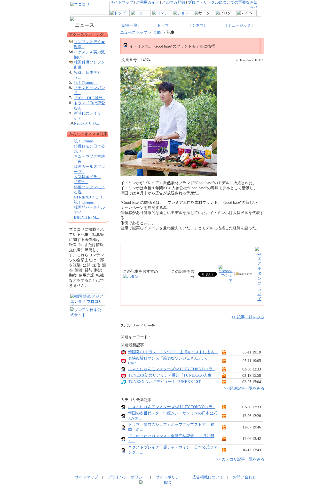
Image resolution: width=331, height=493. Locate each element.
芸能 (157, 32)
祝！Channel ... (86, 83)
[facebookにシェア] (226, 281)
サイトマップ (121, 2)
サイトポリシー (169, 477)
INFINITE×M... (86, 217)
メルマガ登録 (173, 2)
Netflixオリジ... (86, 123)
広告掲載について (207, 477)
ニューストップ (133, 32)
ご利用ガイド (147, 2)
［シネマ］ (197, 25)
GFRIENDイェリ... (90, 197)
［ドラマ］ (163, 25)
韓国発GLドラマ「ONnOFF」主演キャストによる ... (173, 352)
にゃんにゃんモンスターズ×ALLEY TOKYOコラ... (171, 369)
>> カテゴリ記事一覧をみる (240, 459)
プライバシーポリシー (127, 477)
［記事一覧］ (130, 25)
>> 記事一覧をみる (248, 317)
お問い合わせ (244, 477)
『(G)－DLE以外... (89, 98)
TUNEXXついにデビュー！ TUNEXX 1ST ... (166, 381)
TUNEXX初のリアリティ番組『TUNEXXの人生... (171, 375)
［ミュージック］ (239, 25)
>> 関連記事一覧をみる (244, 388)
